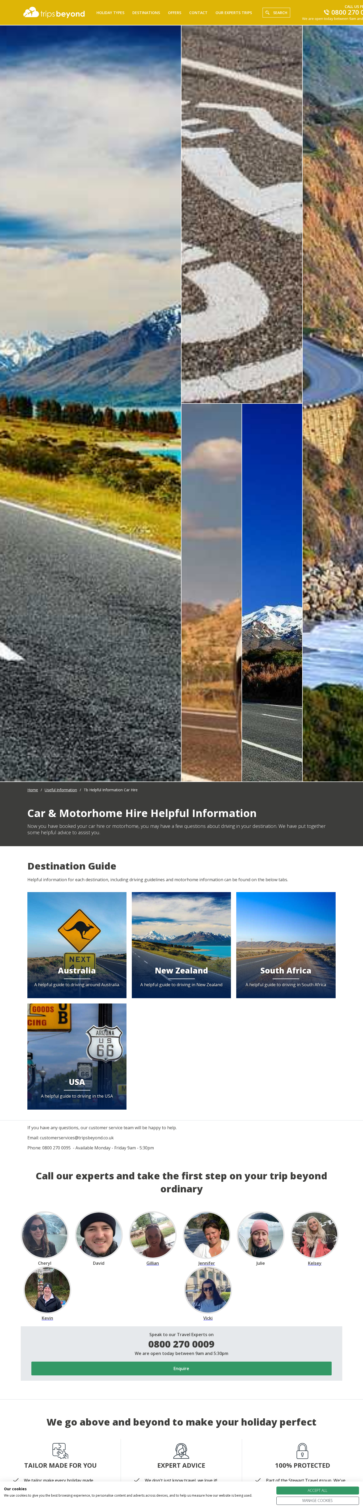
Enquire (181, 1368)
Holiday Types (110, 12)
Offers (174, 12)
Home (32, 789)
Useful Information (61, 789)
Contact (198, 12)
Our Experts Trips (234, 12)
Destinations (146, 12)
